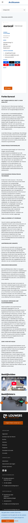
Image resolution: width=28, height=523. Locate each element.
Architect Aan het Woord (8, 436)
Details (16, 520)
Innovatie (4, 453)
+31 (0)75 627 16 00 (10, 53)
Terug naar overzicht (7, 17)
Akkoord (7, 521)
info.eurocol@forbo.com (12, 55)
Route (9, 88)
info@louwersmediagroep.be (11, 504)
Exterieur (4, 445)
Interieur (4, 442)
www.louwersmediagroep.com (12, 509)
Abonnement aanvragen (8, 464)
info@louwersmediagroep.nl (11, 485)
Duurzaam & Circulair (7, 450)
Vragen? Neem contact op (12, 422)
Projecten (4, 447)
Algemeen (5, 434)
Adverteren (5, 461)
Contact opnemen (7, 466)
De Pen (4, 439)
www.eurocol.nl (9, 57)
